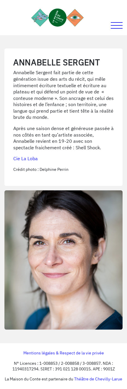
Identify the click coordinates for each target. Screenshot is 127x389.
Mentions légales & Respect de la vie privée (63, 353)
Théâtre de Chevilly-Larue (98, 379)
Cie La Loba (25, 158)
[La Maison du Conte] (57, 17)
